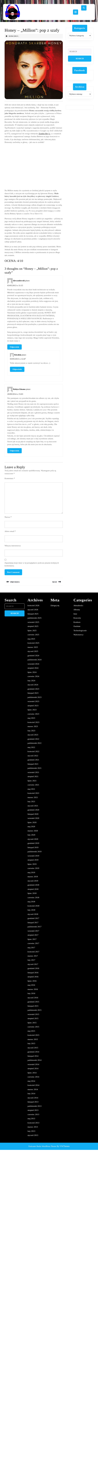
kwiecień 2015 (33, 1035)
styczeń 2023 (33, 735)
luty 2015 (31, 1043)
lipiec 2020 (32, 822)
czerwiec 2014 (33, 1077)
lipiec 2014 (32, 1073)
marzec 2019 (33, 877)
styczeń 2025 (33, 651)
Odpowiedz (14, 347)
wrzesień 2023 (33, 701)
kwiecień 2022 (33, 751)
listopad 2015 (33, 1006)
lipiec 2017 (32, 939)
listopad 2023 (33, 693)
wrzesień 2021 (33, 772)
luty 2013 (31, 1131)
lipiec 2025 (32, 630)
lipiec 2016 (32, 981)
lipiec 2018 (32, 893)
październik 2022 (34, 743)
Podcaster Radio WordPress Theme (42, 1146)
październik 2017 (34, 927)
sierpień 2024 (33, 668)
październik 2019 (34, 852)
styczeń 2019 (33, 881)
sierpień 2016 (33, 977)
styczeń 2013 (33, 1135)
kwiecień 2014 (33, 1085)
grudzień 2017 (33, 918)
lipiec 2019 (32, 864)
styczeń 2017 (33, 964)
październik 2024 (34, 660)
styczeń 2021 (33, 806)
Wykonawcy (78, 635)
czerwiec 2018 (33, 897)
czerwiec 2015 (33, 1027)
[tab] (75, 12)
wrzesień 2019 (33, 856)
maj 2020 (31, 826)
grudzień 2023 (33, 689)
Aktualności (78, 605)
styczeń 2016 (33, 998)
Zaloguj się (55, 605)
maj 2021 (31, 789)
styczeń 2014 (33, 1098)
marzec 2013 (33, 1127)
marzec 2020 (33, 831)
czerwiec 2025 (33, 635)
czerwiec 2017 (33, 943)
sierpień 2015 (33, 1018)
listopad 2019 (33, 847)
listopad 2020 (33, 814)
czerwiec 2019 (33, 868)
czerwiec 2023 (33, 714)
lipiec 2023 (32, 710)
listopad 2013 (33, 1102)
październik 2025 (34, 618)
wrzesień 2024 (33, 664)
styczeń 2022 (33, 756)
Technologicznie (80, 630)
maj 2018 (31, 902)
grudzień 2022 (33, 739)
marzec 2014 (33, 1089)
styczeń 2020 (33, 839)
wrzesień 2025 (33, 622)
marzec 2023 (33, 726)
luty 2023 (31, 731)
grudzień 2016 (33, 968)
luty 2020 (31, 835)
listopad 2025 (33, 614)
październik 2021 (34, 768)
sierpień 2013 (33, 1110)
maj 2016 (31, 985)
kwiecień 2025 (33, 643)
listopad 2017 (33, 923)
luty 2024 (31, 681)
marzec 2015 (33, 1039)
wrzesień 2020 (33, 818)
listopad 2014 (33, 1056)
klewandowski (19, 281)
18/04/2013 (13, 36)
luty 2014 (31, 1093)
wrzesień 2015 (33, 1014)
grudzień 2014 (33, 1052)
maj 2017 (31, 948)
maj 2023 (31, 718)
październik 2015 (34, 1010)
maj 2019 (31, 872)
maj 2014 (31, 1081)
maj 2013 (31, 1119)
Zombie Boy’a (44, 134)
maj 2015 (31, 1031)
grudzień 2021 (33, 760)
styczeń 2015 (33, 1048)
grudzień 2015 (33, 1002)
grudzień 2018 (33, 885)
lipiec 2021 (32, 781)
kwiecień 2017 (33, 952)
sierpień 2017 (33, 935)
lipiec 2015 (32, 1023)
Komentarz (10, 478)
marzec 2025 (33, 647)
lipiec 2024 (32, 672)
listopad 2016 (33, 973)
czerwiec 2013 (33, 1114)
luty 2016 (31, 993)
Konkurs (77, 622)
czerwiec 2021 (33, 785)
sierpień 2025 (33, 626)
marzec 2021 (33, 797)
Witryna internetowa (13, 546)
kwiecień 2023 (33, 722)
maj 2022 (31, 747)
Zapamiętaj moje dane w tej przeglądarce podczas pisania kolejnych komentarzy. (32, 564)
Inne (75, 614)
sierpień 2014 (33, 1068)
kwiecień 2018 (33, 906)
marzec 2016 (33, 989)
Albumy (77, 610)
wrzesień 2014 (33, 1064)
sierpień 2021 (33, 776)
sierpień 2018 (33, 889)
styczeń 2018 (33, 914)
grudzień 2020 (33, 810)
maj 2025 (31, 639)
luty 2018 (31, 910)
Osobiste (77, 626)
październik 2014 (34, 1060)
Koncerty (77, 618)
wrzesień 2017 (33, 931)
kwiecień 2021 (33, 793)
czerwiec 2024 (33, 676)
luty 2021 (31, 801)
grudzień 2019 (33, 843)
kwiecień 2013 (33, 1123)
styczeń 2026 (33, 610)
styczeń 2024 (33, 685)
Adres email (10, 531)
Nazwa (8, 517)
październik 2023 (34, 697)
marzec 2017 (33, 956)
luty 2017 (31, 960)
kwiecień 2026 (33, 605)
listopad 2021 (33, 764)
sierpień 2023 (33, 706)
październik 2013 (34, 1106)
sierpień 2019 (33, 860)
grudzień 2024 (33, 656)
